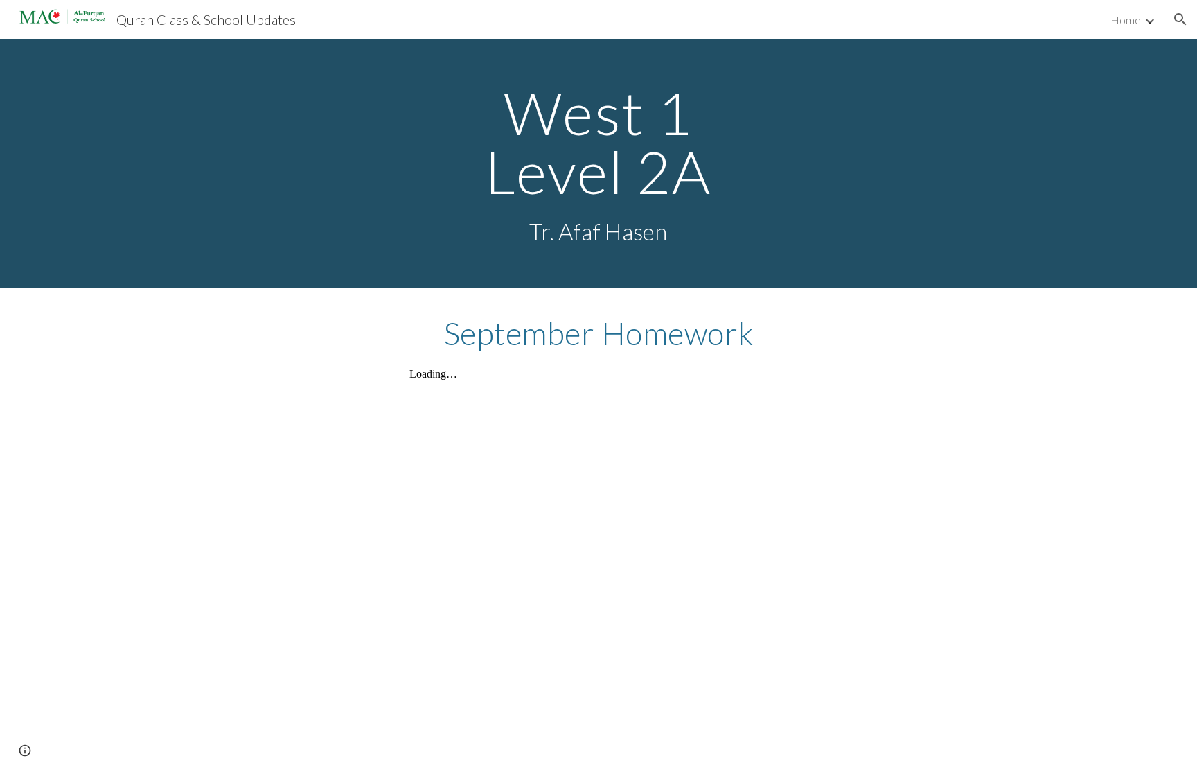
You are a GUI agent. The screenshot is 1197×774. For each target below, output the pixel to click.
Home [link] (1125, 19)
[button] (1180, 19)
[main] (598, 163)
